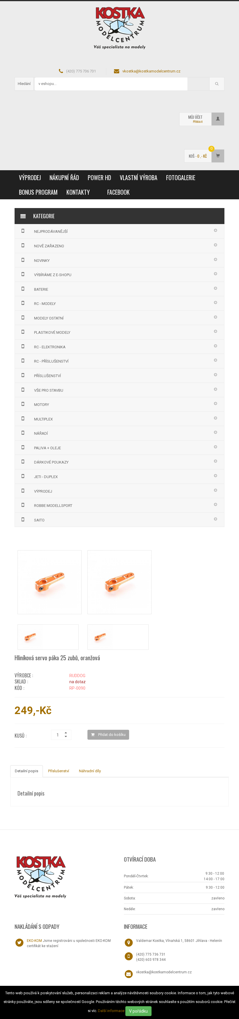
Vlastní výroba (138, 177)
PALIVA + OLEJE (47, 448)
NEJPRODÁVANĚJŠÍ (51, 231)
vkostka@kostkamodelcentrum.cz (151, 71)
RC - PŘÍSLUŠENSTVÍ (51, 361)
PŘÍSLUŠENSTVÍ (47, 376)
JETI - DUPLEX (46, 477)
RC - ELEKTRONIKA (50, 347)
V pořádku (138, 1011)
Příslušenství (58, 771)
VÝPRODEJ (30, 177)
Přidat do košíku (111, 734)
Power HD (99, 177)
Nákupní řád (64, 177)
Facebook (118, 192)
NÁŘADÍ (41, 433)
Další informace (111, 1011)
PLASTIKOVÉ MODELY (52, 332)
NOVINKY (42, 260)
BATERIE (41, 289)
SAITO (39, 520)
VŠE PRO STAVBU (48, 390)
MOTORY (41, 404)
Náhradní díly (90, 771)
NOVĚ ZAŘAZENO (49, 246)
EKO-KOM (34, 941)
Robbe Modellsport (53, 505)
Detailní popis (26, 771)
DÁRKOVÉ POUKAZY (51, 462)
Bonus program (38, 192)
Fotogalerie (180, 177)
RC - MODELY (45, 303)
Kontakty (78, 192)
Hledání (24, 83)
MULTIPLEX (43, 419)
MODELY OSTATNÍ (49, 318)
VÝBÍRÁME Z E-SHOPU (52, 275)
